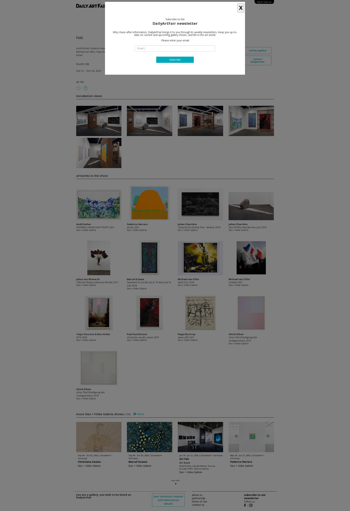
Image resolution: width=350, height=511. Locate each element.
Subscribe (175, 59)
